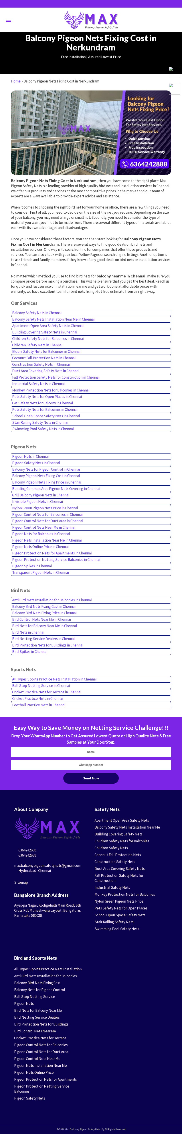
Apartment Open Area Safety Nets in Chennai (47, 325)
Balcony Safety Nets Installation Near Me (127, 827)
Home (16, 81)
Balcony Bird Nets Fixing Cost (37, 982)
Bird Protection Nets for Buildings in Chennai (47, 645)
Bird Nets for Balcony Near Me (38, 1010)
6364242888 (27, 850)
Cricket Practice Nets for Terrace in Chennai (46, 692)
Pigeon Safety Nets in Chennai (36, 462)
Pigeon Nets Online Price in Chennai (40, 546)
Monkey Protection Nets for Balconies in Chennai (50, 390)
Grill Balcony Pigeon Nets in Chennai (40, 495)
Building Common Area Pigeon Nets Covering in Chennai (56, 488)
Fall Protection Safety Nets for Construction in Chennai (55, 377)
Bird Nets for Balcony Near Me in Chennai (44, 625)
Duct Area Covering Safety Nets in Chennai (45, 370)
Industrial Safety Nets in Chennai (38, 383)
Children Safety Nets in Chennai (37, 345)
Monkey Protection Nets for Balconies (125, 894)
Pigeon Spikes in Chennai (32, 566)
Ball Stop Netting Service (34, 996)
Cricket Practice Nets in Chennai (37, 698)
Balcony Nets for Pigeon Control (39, 989)
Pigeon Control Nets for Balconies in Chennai (47, 514)
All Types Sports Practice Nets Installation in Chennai (54, 679)
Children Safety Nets (111, 847)
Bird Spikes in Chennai (29, 651)
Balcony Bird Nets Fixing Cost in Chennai (43, 606)
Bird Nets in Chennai (28, 632)
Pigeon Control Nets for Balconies (41, 1044)
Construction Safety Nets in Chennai (41, 364)
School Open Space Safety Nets (120, 915)
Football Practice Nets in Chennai (38, 704)
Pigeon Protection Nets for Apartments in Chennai (52, 553)
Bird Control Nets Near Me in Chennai (41, 619)
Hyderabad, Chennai (34, 870)
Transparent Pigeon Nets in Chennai (40, 572)
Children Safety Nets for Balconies (122, 841)
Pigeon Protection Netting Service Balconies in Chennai (56, 559)
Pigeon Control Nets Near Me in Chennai (43, 527)
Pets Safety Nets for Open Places (121, 908)
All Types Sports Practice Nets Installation (48, 969)
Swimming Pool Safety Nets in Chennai (43, 428)
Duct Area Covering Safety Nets (120, 868)
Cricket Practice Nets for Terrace (40, 1038)
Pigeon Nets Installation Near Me (40, 1065)
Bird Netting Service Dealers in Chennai (43, 638)
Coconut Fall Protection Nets (118, 854)
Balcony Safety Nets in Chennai (36, 312)
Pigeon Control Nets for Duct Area (41, 1051)
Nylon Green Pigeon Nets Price (119, 901)
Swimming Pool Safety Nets (117, 928)
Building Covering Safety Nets (118, 834)
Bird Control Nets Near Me (35, 1031)
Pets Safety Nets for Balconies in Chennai (44, 409)
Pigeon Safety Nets (29, 1098)
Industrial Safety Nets (112, 887)
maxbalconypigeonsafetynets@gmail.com (47, 865)
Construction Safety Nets (115, 861)
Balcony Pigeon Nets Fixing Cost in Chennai (46, 475)
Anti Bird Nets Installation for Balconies (45, 975)
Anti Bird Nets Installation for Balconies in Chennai (52, 600)
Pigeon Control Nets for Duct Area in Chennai (47, 520)
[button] (8, 20)
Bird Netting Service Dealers (37, 1017)
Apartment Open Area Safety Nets (122, 820)
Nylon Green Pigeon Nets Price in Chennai (45, 508)
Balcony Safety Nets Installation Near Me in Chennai (53, 319)
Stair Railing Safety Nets (114, 921)
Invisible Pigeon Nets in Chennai (37, 501)
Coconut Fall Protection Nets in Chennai (43, 357)
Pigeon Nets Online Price (34, 1072)
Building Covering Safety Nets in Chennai (44, 332)
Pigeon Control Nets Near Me (37, 1058)
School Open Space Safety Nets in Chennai (46, 415)
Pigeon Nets (24, 1003)
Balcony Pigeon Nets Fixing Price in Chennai (46, 482)
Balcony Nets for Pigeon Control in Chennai (46, 469)
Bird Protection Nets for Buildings (41, 1024)
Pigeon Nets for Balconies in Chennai (41, 533)
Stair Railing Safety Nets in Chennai (40, 422)
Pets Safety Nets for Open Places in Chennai (47, 396)
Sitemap (21, 882)
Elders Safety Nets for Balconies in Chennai (46, 351)
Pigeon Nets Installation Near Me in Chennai (47, 540)
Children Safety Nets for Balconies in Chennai (48, 338)
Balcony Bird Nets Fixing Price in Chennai (44, 612)
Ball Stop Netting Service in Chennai (41, 685)
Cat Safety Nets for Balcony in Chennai (42, 403)
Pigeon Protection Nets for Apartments (45, 1079)
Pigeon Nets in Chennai (30, 456)
